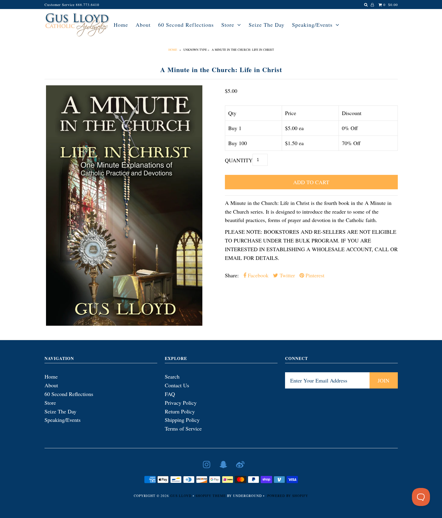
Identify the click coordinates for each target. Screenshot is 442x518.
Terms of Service (183, 428)
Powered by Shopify (287, 495)
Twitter (286, 275)
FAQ (170, 394)
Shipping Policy (182, 419)
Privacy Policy (181, 402)
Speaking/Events (312, 24)
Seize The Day (266, 24)
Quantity (239, 160)
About (143, 24)
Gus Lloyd (181, 495)
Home (121, 24)
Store (227, 24)
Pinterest (314, 275)
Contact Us (177, 385)
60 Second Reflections (186, 24)
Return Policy (180, 411)
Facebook (257, 275)
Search (172, 376)
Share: (232, 275)
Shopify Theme (210, 495)
